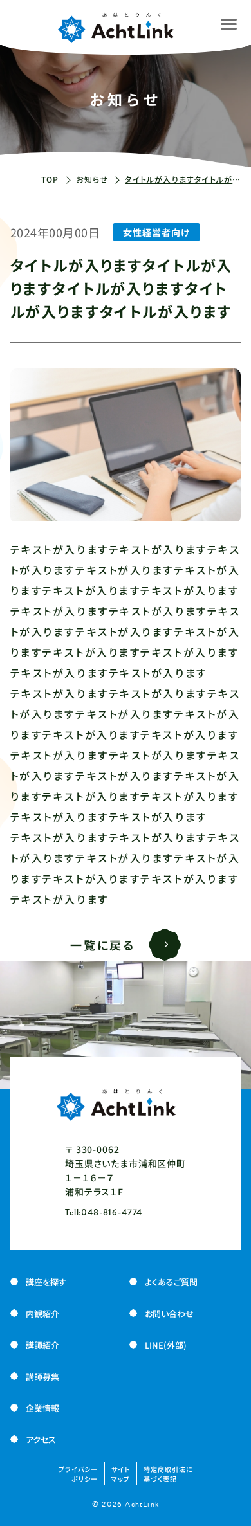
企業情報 (42, 1408)
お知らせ (92, 179)
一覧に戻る (103, 944)
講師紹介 (42, 1345)
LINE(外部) (166, 1345)
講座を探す (46, 1282)
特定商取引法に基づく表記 (168, 1474)
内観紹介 (42, 1313)
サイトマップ (120, 1474)
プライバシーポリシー (78, 1474)
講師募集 (42, 1376)
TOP (50, 179)
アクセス (41, 1439)
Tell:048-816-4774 (103, 1212)
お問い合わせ (169, 1313)
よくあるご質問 (171, 1282)
